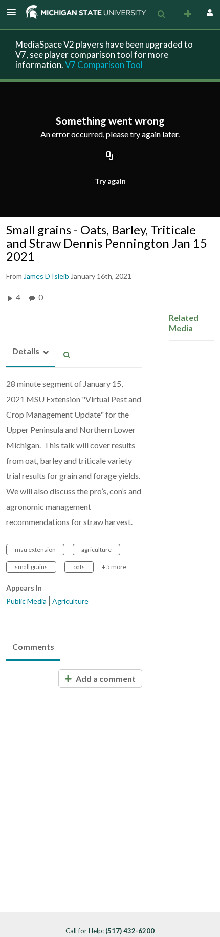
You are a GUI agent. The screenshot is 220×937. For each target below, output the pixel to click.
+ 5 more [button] (114, 567)
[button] (14, 12)
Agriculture (70, 601)
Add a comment (105, 678)
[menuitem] (161, 14)
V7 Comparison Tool (104, 64)
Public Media (26, 601)
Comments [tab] (33, 646)
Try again (110, 181)
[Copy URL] (110, 156)
